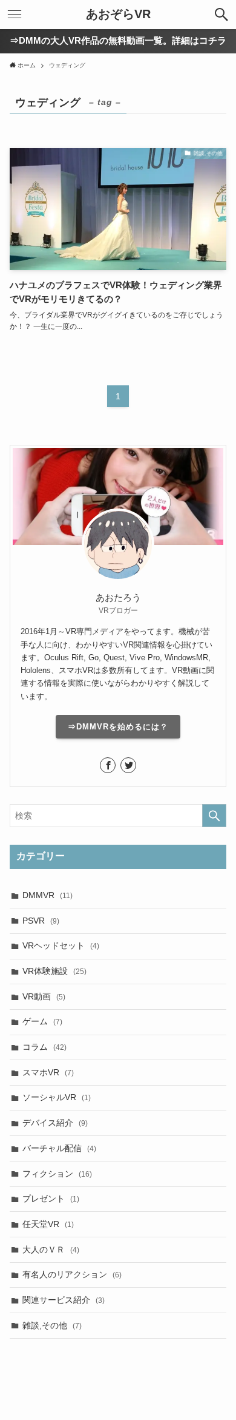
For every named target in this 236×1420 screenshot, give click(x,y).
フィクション (57, 1173)
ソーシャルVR (56, 1097)
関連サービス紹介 (63, 1300)
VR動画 (43, 996)
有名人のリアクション (72, 1274)
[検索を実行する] (214, 815)
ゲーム (42, 1021)
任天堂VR (48, 1224)
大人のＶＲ (50, 1249)
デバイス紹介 (55, 1123)
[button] (221, 14)
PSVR (40, 920)
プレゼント (50, 1198)
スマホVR (48, 1072)
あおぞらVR (118, 14)
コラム (44, 1047)
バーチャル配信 (59, 1148)
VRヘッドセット (60, 945)
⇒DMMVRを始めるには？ (118, 726)
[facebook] (108, 765)
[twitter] (128, 765)
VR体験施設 (54, 971)
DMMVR (47, 895)
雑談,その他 (52, 1325)
